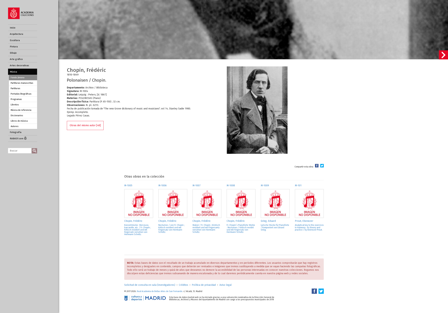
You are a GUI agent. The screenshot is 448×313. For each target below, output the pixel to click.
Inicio (12, 27)
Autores (15, 126)
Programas (16, 99)
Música (13, 71)
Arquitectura (16, 34)
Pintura (14, 46)
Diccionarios (17, 115)
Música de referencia (21, 110)
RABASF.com (17, 138)
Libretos (15, 104)
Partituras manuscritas (22, 83)
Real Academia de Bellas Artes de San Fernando (159, 291)
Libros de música (19, 121)
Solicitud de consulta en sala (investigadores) (149, 284)
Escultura (15, 40)
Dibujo (13, 52)
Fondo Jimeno (17, 77)
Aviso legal (225, 284)
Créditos (183, 284)
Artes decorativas (19, 65)
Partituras (15, 88)
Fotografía (15, 132)
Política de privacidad (204, 284)
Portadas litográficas (21, 93)
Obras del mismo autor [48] (85, 125)
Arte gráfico (16, 59)
